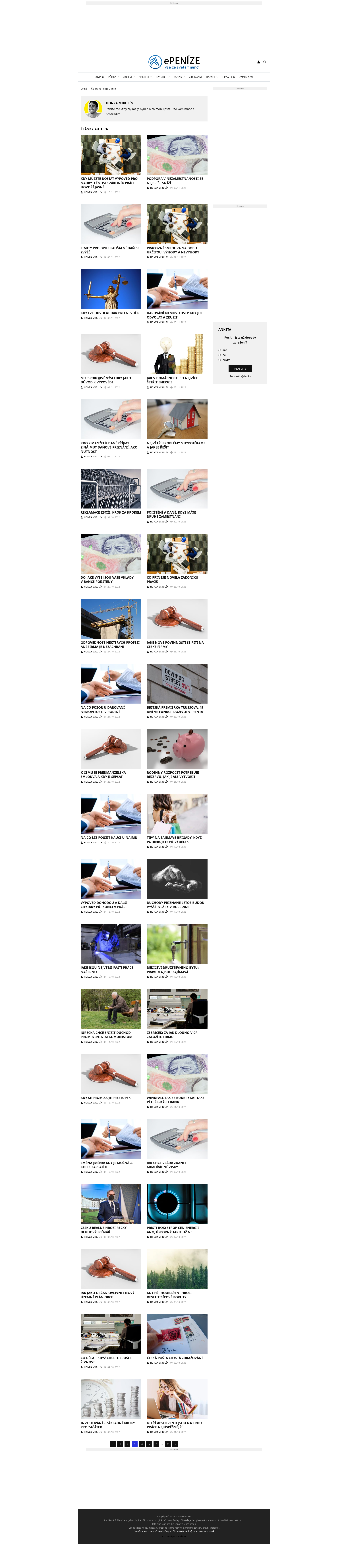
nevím (226, 359)
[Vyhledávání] (264, 62)
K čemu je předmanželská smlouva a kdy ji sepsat (103, 774)
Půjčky (112, 76)
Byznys (178, 76)
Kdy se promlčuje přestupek (106, 1098)
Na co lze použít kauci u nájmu (109, 837)
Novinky (99, 76)
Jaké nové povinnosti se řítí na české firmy (175, 644)
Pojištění (144, 76)
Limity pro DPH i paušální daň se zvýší (110, 250)
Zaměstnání (246, 76)
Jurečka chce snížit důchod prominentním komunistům (106, 1034)
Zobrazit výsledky (240, 376)
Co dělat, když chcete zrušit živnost (106, 1360)
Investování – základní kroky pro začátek (108, 1425)
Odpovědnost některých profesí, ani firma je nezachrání (110, 644)
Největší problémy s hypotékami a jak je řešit (176, 445)
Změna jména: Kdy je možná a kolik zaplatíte (106, 1165)
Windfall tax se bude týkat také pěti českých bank (175, 1100)
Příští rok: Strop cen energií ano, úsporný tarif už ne (173, 1229)
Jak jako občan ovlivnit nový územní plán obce (107, 1295)
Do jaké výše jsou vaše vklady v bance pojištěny (107, 579)
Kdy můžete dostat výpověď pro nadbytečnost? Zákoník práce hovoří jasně (109, 182)
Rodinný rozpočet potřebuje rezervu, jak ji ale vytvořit (173, 774)
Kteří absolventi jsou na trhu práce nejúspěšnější (174, 1425)
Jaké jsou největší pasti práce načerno (107, 969)
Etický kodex (192, 1531)
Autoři (154, 1531)
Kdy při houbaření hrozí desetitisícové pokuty (169, 1295)
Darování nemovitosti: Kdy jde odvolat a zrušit (174, 315)
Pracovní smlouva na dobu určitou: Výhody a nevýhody (173, 250)
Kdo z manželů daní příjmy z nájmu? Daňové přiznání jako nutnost (109, 447)
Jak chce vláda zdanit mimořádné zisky (166, 1165)
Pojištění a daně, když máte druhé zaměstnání (171, 514)
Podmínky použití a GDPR (171, 1531)
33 (168, 1444)
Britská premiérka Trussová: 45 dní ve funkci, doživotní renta (175, 709)
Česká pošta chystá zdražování (175, 1358)
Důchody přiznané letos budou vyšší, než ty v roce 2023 (175, 904)
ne (224, 355)
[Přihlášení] (258, 62)
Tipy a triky (228, 76)
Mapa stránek (207, 1531)
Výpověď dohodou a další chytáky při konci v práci (104, 904)
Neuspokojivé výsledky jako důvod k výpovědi (106, 380)
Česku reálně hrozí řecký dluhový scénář (104, 1229)
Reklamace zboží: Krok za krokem (111, 512)
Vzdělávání (195, 76)
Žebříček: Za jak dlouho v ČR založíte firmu (172, 1034)
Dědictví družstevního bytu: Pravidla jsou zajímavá (173, 969)
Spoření (127, 76)
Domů (137, 1531)
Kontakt (145, 1531)
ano (225, 350)
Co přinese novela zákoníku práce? (172, 579)
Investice (161, 76)
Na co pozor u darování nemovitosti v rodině (103, 709)
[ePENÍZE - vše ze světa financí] (174, 62)
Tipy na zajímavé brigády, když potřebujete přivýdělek (174, 839)
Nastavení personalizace (174, 1536)
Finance (210, 76)
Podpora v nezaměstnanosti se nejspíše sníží (175, 180)
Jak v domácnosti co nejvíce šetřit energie (172, 380)
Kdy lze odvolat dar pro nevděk (110, 313)
